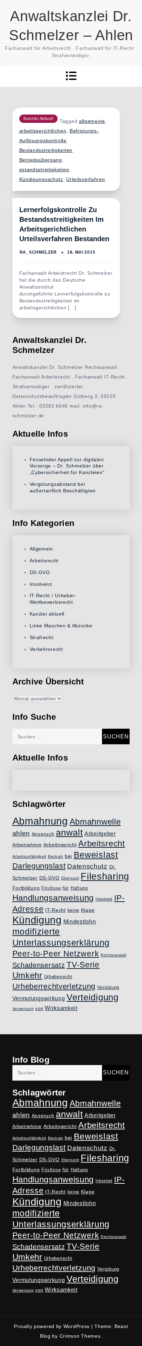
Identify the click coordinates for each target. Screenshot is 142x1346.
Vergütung (108, 987)
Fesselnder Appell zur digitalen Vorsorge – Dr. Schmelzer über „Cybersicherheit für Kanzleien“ (67, 466)
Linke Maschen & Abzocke (61, 625)
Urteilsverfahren (85, 179)
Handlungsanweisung (53, 897)
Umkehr (27, 975)
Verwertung (23, 1009)
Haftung (79, 888)
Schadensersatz (38, 965)
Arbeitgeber (100, 834)
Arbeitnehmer (27, 845)
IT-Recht (55, 910)
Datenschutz (87, 866)
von (39, 1008)
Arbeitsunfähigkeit (29, 856)
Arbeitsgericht (60, 844)
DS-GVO (40, 572)
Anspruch (43, 834)
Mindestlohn (79, 922)
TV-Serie (83, 964)
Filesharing (105, 876)
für (65, 888)
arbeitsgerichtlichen (43, 131)
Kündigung (37, 920)
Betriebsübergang (40, 160)
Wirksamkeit (61, 1008)
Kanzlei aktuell (38, 118)
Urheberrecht (58, 976)
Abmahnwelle (95, 821)
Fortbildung (26, 888)
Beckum (55, 856)
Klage (88, 910)
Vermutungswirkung (38, 998)
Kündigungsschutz (41, 179)
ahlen (21, 833)
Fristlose (51, 888)
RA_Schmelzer (38, 252)
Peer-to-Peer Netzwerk (55, 953)
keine (74, 910)
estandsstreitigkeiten (44, 169)
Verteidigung (92, 997)
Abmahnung (40, 821)
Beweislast (96, 855)
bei (68, 856)
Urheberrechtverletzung (53, 986)
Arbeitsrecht (44, 560)
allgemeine (92, 121)
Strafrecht (41, 637)
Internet (104, 899)
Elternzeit (70, 878)
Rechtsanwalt (113, 955)
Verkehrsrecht (46, 649)
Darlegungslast (39, 866)
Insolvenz (41, 584)
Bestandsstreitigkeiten (45, 150)
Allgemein (41, 549)
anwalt (69, 832)
